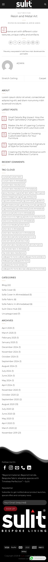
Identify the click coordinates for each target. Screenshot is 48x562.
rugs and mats (27, 201)
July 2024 (6, 371)
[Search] (45, 4)
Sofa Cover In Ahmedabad (23, 213)
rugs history (40, 205)
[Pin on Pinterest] (28, 43)
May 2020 (6, 418)
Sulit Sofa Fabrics (35, 245)
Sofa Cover (7, 213)
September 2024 (10, 361)
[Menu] (3, 4)
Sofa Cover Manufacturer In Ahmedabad (18, 221)
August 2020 (8, 404)
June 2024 (7, 376)
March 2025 (8, 333)
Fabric (26, 193)
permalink (24, 54)
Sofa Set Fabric (8, 241)
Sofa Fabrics (7, 237)
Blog (4, 285)
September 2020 (10, 399)
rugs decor (39, 201)
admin (37, 23)
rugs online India (21, 209)
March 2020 (8, 428)
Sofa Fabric (24, 225)
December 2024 (10, 347)
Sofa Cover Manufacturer (34, 217)
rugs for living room (26, 205)
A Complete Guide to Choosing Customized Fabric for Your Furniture (24, 135)
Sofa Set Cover (29, 237)
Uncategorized (9, 314)
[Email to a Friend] (24, 43)
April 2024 (7, 385)
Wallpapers (7, 261)
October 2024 (9, 357)
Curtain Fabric (16, 177)
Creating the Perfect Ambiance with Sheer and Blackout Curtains (27, 153)
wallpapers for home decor (13, 269)
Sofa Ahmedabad (36, 209)
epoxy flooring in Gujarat (12, 193)
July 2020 (6, 409)
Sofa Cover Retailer (10, 225)
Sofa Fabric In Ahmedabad (13, 229)
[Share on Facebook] (15, 43)
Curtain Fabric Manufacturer (13, 185)
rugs (19, 197)
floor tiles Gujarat (37, 193)
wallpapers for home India (35, 269)
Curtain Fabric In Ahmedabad (14, 181)
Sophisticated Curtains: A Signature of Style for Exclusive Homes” (26, 145)
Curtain (5, 177)
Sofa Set (17, 237)
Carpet (42, 78)
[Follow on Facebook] (5, 468)
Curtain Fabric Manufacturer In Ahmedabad (19, 189)
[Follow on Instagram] (11, 468)
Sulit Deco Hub (24, 13)
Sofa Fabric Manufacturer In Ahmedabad (18, 233)
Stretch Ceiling (9, 78)
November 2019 (9, 433)
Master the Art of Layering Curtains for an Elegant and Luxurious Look (26, 126)
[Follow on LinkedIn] (29, 468)
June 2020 (7, 414)
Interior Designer (9, 197)
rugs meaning (8, 209)
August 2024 (8, 366)
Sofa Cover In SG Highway (13, 217)
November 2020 (10, 390)
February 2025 (9, 338)
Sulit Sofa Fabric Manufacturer (14, 245)
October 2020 (9, 395)
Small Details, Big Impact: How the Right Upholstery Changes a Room (26, 118)
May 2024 (6, 380)
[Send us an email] (17, 468)
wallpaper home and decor (34, 257)
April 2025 (7, 328)
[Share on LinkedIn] (33, 43)
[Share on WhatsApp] (11, 43)
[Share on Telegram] (37, 43)
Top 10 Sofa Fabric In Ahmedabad (15, 249)
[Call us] (23, 468)
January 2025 (8, 342)
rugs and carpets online (11, 201)
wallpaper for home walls (12, 257)
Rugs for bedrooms (10, 205)
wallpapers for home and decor (14, 265)
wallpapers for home (21, 261)
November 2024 (10, 352)
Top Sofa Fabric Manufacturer (14, 253)
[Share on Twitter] (19, 43)
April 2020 (7, 423)
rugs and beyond (29, 197)
